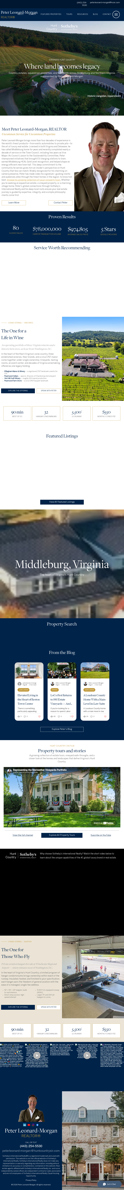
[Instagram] (33, 1124)
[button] (85, 14)
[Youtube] (28, 1124)
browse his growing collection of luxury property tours (33, 180)
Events (54, 690)
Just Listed (23, 690)
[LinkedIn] (24, 1124)
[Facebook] (37, 1124)
